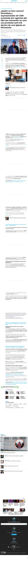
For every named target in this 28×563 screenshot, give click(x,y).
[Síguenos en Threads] (17, 547)
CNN (22, 407)
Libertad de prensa (17, 407)
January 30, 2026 (18, 317)
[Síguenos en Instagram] (12, 547)
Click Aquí (14, 534)
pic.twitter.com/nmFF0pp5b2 (9, 316)
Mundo (8, 8)
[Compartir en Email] (24, 35)
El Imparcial (3, 8)
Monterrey (15, 2)
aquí (18, 387)
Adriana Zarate (3, 34)
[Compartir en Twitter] (21, 35)
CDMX (4, 2)
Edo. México (7, 2)
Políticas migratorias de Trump (10, 407)
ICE (11, 8)
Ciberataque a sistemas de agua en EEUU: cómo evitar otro (12, 392)
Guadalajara (11, 2)
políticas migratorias (15, 405)
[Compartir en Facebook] (19, 35)
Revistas (26, 2)
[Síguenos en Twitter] (10, 547)
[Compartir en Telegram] (22, 35)
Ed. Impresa (22, 2)
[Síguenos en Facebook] (8, 547)
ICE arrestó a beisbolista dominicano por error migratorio (22, 397)
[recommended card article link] (7, 88)
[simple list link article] (14, 444)
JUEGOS (2, 2)
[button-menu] (1, 1)
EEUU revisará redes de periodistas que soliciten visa (22, 392)
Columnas (18, 2)
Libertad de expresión (8, 405)
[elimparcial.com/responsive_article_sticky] (27, 558)
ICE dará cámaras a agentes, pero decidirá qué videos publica (12, 397)
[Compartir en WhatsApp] (17, 35)
